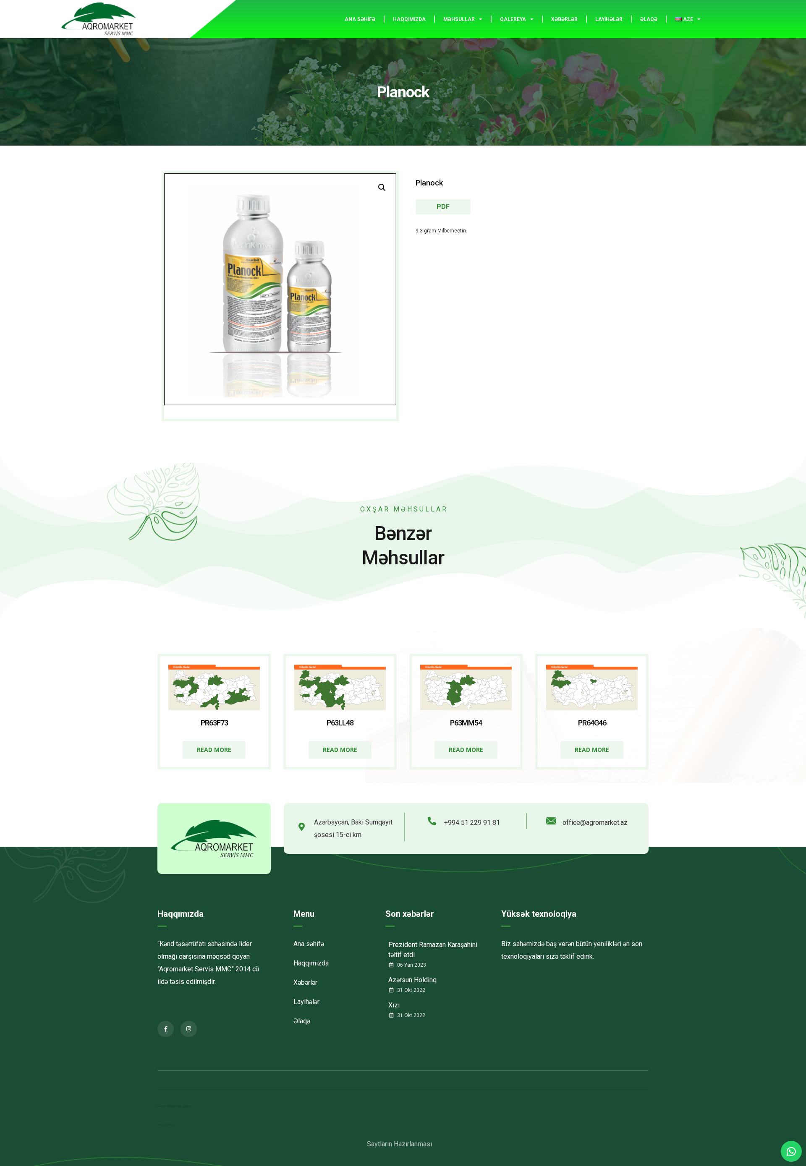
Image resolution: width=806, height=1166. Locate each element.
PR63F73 (214, 722)
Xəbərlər (564, 19)
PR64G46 (592, 722)
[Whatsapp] (791, 1151)
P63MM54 (466, 722)
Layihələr (609, 19)
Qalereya (513, 19)
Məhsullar (459, 19)
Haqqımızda (409, 19)
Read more (214, 750)
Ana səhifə (360, 19)
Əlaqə (648, 19)
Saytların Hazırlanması (399, 1144)
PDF (443, 207)
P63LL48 (340, 722)
